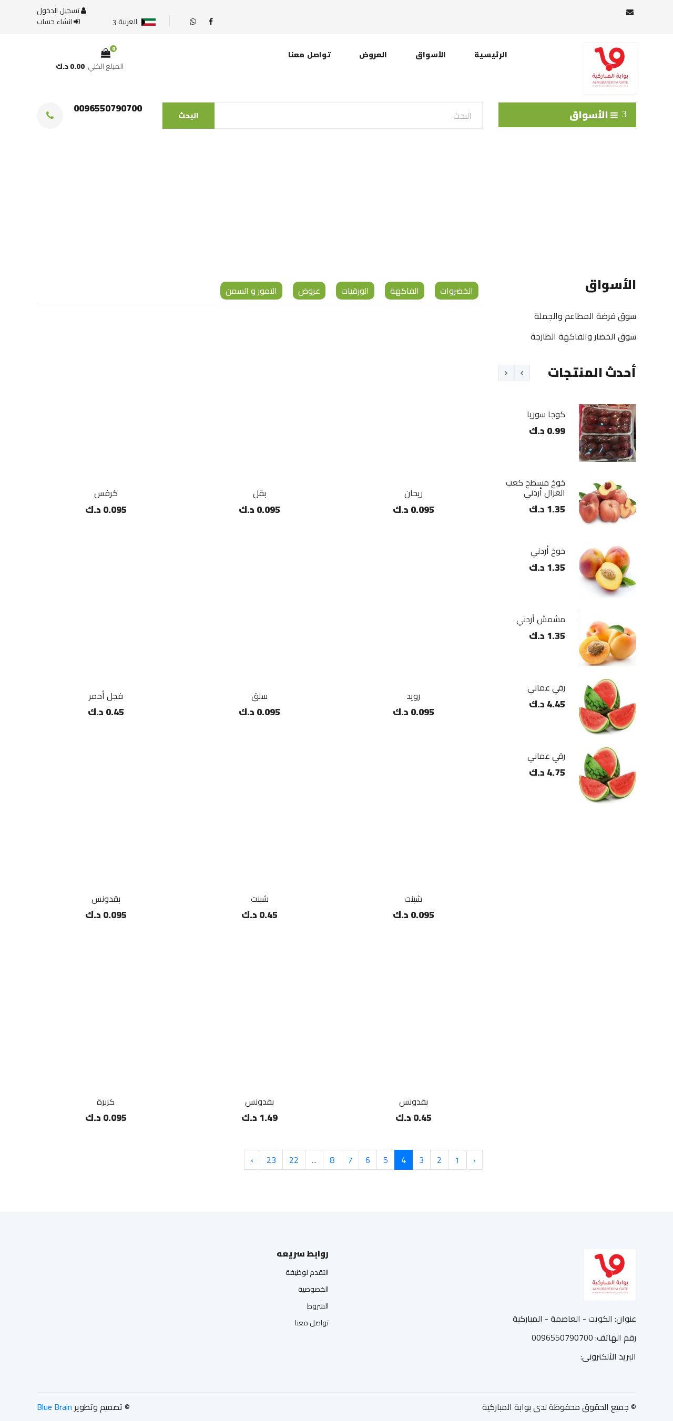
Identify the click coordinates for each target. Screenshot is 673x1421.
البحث (188, 115)
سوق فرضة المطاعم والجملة (585, 316)
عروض (309, 290)
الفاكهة (404, 290)
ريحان (413, 493)
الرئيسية (490, 54)
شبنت (413, 899)
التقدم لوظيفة (307, 1272)
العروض (373, 54)
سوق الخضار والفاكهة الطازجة (583, 336)
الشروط (318, 1306)
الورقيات (355, 290)
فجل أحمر (106, 696)
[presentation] (522, 372)
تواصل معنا (309, 54)
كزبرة (106, 1101)
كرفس (106, 493)
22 (294, 1160)
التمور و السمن (251, 290)
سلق (259, 696)
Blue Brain (54, 1407)
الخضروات (456, 290)
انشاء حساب (55, 21)
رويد (413, 696)
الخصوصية (313, 1289)
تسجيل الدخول (59, 10)
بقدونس (105, 899)
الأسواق (430, 54)
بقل (259, 493)
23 (271, 1160)
